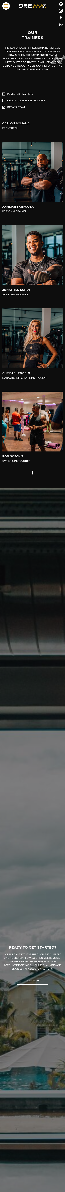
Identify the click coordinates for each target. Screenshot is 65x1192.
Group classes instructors (26, 100)
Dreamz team (16, 107)
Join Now (32, 980)
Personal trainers (20, 94)
